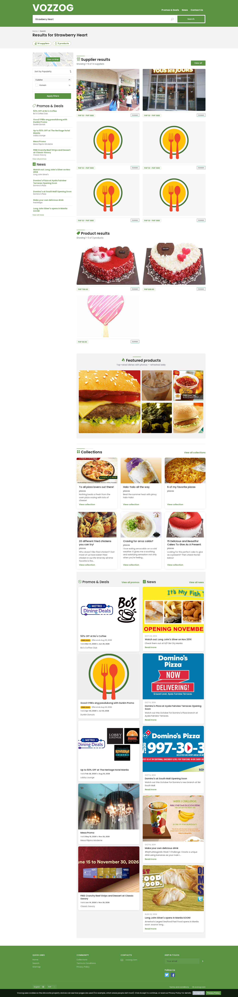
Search (190, 19)
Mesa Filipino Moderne (91, 840)
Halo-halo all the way (136, 487)
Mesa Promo (39, 141)
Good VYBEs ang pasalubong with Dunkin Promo (50, 120)
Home (35, 31)
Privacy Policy (213, 993)
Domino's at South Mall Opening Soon (52, 191)
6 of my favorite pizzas (181, 487)
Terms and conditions (179, 987)
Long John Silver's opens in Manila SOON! (50, 209)
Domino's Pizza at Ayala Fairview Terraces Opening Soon (49, 181)
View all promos (39, 159)
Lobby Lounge (87, 777)
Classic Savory (87, 906)
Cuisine (39, 79)
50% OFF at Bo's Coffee (45, 111)
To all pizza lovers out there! (96, 487)
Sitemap (37, 967)
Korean (55, 85)
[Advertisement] (53, 260)
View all (198, 63)
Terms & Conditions (86, 963)
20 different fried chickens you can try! (95, 543)
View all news (38, 215)
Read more (150, 647)
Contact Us (197, 10)
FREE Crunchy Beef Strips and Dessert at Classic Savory (52, 151)
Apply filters (53, 96)
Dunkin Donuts (87, 714)
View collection (87, 504)
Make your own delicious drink (48, 200)
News (185, 10)
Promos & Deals (170, 10)
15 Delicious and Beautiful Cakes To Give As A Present (184, 543)
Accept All (198, 993)
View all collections (194, 452)
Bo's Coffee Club (88, 647)
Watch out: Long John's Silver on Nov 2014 (51, 170)
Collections (82, 959)
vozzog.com (131, 959)
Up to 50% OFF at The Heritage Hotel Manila (51, 131)
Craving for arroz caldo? (138, 541)
